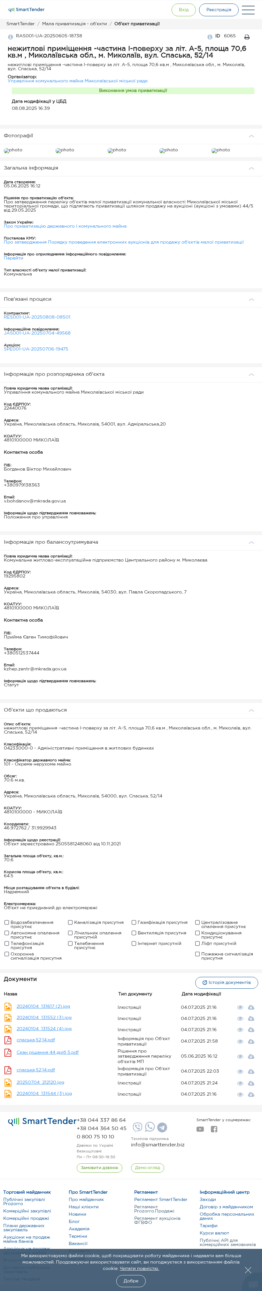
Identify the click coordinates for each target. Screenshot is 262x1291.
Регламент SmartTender (161, 1200)
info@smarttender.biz (158, 1145)
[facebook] (214, 1131)
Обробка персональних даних (227, 1216)
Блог (74, 1222)
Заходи (208, 1200)
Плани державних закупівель (23, 1228)
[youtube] (200, 1131)
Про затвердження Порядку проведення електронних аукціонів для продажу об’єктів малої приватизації (124, 242)
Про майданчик (86, 1200)
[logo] (42, 1121)
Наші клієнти (84, 1207)
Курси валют (214, 1233)
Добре (131, 1281)
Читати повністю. (139, 1269)
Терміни (78, 1236)
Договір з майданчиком (226, 1207)
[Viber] (137, 1129)
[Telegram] (161, 1129)
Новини (77, 1214)
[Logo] (26, 10)
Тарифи (209, 1226)
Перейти (13, 258)
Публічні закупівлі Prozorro (24, 1202)
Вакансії (78, 1244)
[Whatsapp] (149, 1130)
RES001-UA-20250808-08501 (37, 317)
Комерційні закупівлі (27, 1211)
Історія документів (230, 983)
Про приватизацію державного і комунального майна (65, 226)
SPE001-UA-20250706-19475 (36, 349)
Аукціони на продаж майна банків (26, 1239)
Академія (79, 1229)
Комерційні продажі (26, 1218)
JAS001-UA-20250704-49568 (37, 333)
